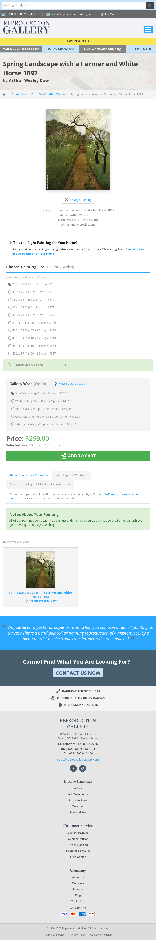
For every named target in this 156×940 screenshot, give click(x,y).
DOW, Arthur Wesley (52, 94)
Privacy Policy (77, 934)
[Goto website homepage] (26, 32)
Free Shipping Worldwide (72, 475)
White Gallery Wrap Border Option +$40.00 (43, 401)
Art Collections (78, 800)
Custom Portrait (78, 838)
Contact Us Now (78, 673)
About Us (78, 877)
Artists (78, 788)
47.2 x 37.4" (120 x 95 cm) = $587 (34, 353)
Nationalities (78, 812)
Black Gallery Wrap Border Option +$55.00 (43, 409)
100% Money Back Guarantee (29, 475)
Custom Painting (78, 832)
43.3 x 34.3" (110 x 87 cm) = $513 (34, 338)
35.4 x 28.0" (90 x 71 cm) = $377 (33, 307)
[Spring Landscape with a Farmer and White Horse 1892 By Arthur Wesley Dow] (40, 587)
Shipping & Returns (78, 850)
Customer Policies (101, 934)
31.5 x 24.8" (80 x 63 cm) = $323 (33, 292)
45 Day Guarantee (61, 49)
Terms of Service (54, 934)
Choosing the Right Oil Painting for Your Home (40, 484)
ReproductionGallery (78, 723)
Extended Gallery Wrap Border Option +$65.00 (45, 424)
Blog (78, 895)
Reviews (78, 889)
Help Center (78, 856)
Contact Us (78, 901)
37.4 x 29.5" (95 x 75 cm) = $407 (33, 315)
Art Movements (78, 794)
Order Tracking (78, 844)
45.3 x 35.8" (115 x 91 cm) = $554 (34, 346)
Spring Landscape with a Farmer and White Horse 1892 (107, 94)
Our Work (78, 883)
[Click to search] (150, 5)
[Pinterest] (82, 768)
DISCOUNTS (78, 41)
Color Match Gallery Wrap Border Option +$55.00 (47, 416)
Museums (78, 806)
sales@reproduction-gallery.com (78, 759)
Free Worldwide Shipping (102, 49)
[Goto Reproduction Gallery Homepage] (4, 94)
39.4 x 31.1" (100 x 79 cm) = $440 (34, 323)
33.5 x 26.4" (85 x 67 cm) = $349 (33, 299)
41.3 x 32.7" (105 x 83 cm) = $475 (34, 330)
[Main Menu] (148, 29)
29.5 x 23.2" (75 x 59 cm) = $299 (33, 284)
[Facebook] (73, 768)
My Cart (110, 14)
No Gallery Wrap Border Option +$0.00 (40, 393)
